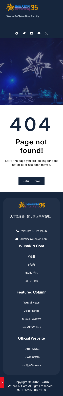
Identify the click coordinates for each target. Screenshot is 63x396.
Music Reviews (31, 319)
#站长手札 (31, 272)
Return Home (31, 181)
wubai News (32, 302)
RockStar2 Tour (31, 327)
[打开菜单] (32, 25)
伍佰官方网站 (32, 348)
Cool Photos (31, 310)
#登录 (31, 264)
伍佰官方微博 (32, 357)
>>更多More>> (31, 365)
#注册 (31, 256)
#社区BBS (32, 281)
